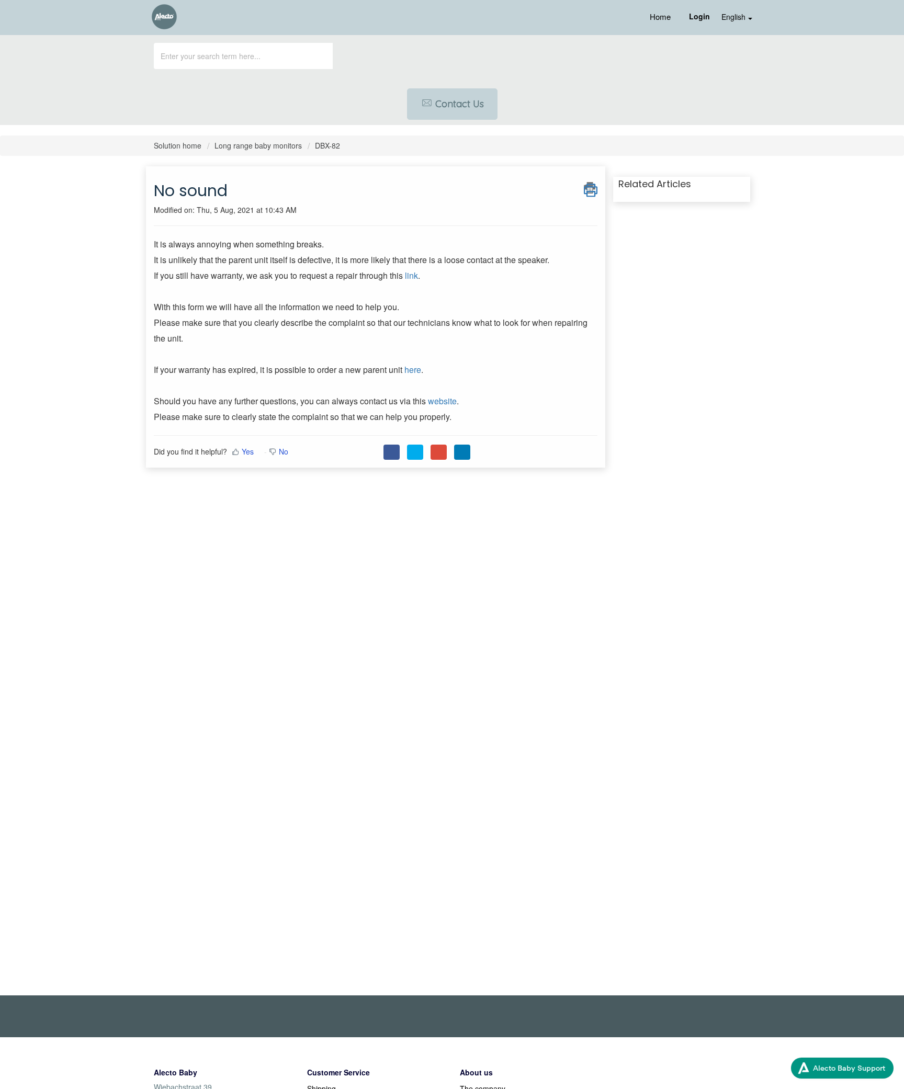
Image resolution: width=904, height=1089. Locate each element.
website (442, 401)
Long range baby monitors (258, 145)
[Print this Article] (590, 188)
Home (660, 16)
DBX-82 (327, 145)
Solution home (179, 145)
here (412, 370)
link (411, 275)
